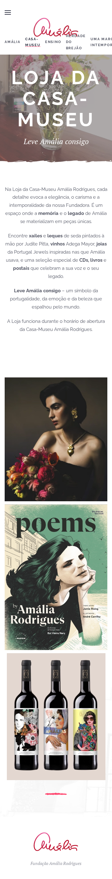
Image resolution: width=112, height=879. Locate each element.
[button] (8, 12)
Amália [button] (13, 42)
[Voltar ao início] (56, 27)
